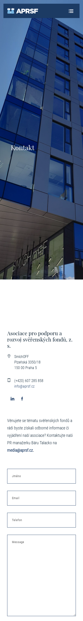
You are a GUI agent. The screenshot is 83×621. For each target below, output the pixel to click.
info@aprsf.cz (24, 386)
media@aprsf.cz (20, 450)
